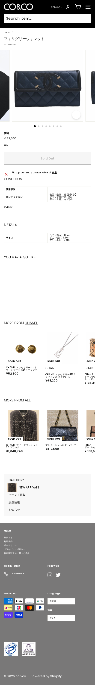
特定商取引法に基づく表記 (17, 553)
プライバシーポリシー (14, 549)
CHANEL (31, 323)
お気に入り (57, 6)
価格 (6, 133)
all (28, 400)
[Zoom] (76, 114)
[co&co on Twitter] (58, 574)
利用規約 (8, 541)
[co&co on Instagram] (50, 574)
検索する (8, 537)
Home (7, 32)
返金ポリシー (10, 545)
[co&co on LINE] (67, 575)
